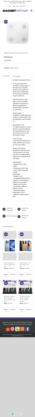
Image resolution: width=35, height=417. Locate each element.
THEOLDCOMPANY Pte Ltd (17, 335)
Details (13, 274)
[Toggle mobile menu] (31, 10)
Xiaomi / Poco (14, 68)
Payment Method (22, 322)
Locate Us (12, 322)
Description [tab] (6, 76)
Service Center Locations (24, 324)
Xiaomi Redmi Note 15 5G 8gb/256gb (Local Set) (9, 264)
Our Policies (11, 324)
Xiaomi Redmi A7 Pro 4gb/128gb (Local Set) (25, 264)
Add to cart (6, 275)
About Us (5, 322)
